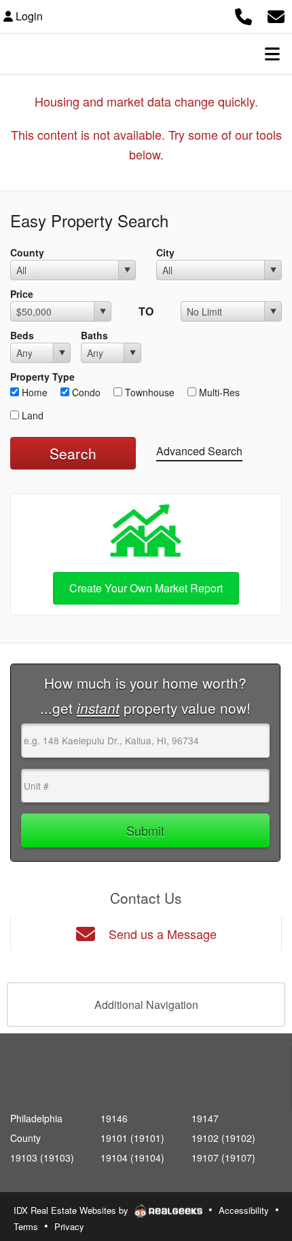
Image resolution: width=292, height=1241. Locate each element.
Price (21, 294)
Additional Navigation (146, 1004)
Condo (85, 392)
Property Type (42, 376)
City (165, 252)
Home (33, 392)
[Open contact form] (276, 14)
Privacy (69, 1226)
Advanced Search (199, 451)
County (27, 252)
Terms (26, 1226)
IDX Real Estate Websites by (72, 1210)
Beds (22, 335)
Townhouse (148, 392)
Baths (94, 335)
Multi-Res (218, 392)
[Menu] (272, 53)
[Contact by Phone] (243, 14)
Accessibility (244, 1210)
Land (31, 415)
